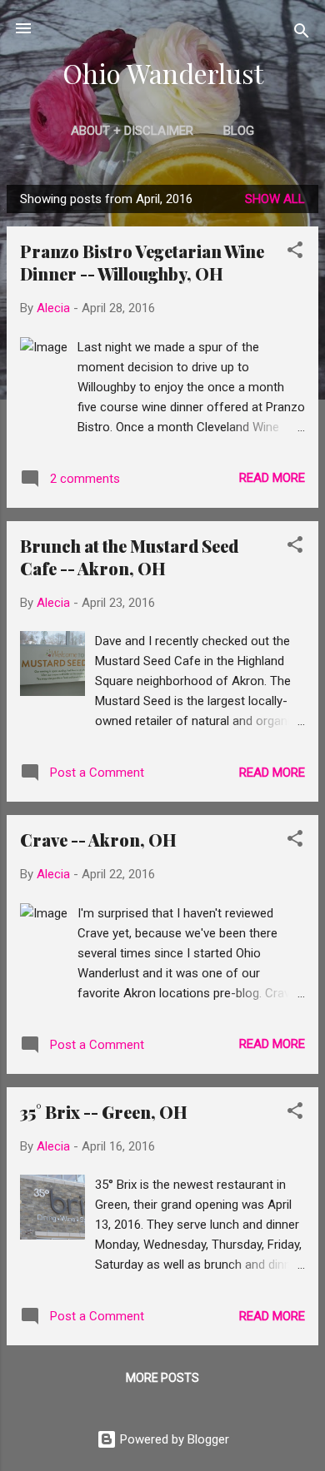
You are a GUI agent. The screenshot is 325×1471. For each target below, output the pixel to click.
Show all (275, 198)
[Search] (302, 33)
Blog (238, 130)
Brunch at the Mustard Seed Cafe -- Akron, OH (129, 556)
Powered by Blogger (173, 1439)
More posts (162, 1377)
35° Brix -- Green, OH (104, 1112)
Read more (272, 477)
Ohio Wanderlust (162, 73)
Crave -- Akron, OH (98, 839)
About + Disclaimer (132, 130)
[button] (295, 253)
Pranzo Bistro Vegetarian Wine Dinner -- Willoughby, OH (142, 262)
